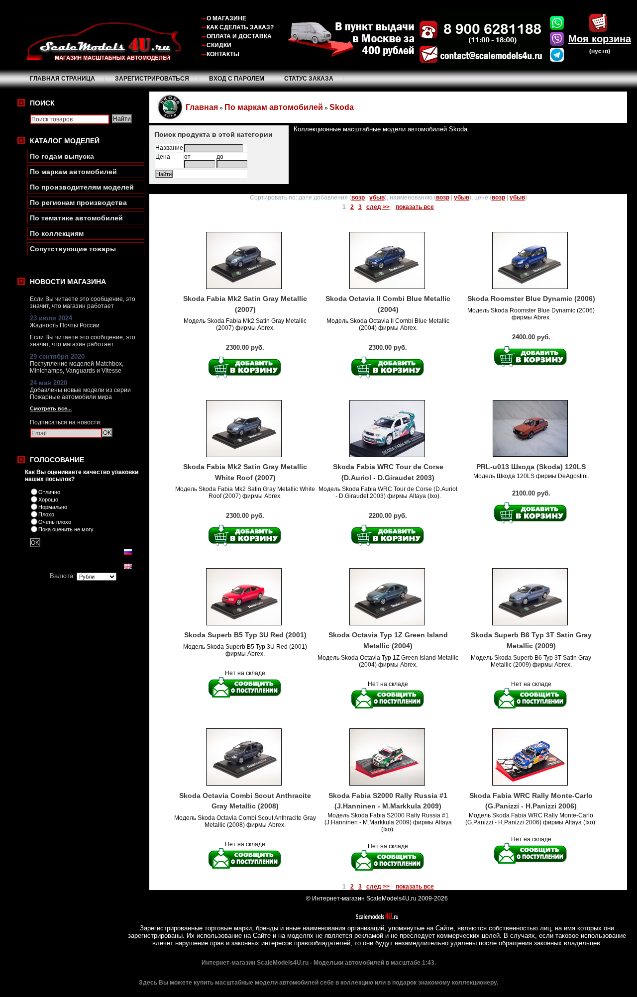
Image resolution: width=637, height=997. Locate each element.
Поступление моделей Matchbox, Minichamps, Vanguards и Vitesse (76, 367)
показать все (415, 206)
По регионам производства (78, 202)
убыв (377, 197)
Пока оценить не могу (66, 529)
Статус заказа (308, 78)
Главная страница (62, 78)
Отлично (49, 492)
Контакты (223, 54)
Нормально (52, 507)
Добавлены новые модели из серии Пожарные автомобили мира (80, 393)
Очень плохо (54, 522)
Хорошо (48, 499)
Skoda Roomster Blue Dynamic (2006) (531, 298)
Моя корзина (599, 39)
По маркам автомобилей (73, 172)
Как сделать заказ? (240, 27)
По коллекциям (57, 233)
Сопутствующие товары (73, 249)
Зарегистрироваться (152, 78)
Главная (202, 107)
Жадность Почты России (65, 325)
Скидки (219, 45)
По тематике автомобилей (76, 218)
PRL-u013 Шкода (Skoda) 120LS (531, 467)
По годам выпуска (62, 156)
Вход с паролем (236, 78)
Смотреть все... (51, 408)
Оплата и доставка (239, 36)
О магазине (226, 18)
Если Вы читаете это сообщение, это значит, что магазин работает (82, 302)
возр (358, 197)
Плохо (46, 514)
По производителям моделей (82, 187)
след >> (378, 206)
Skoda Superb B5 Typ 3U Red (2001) (245, 635)
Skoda (341, 107)
